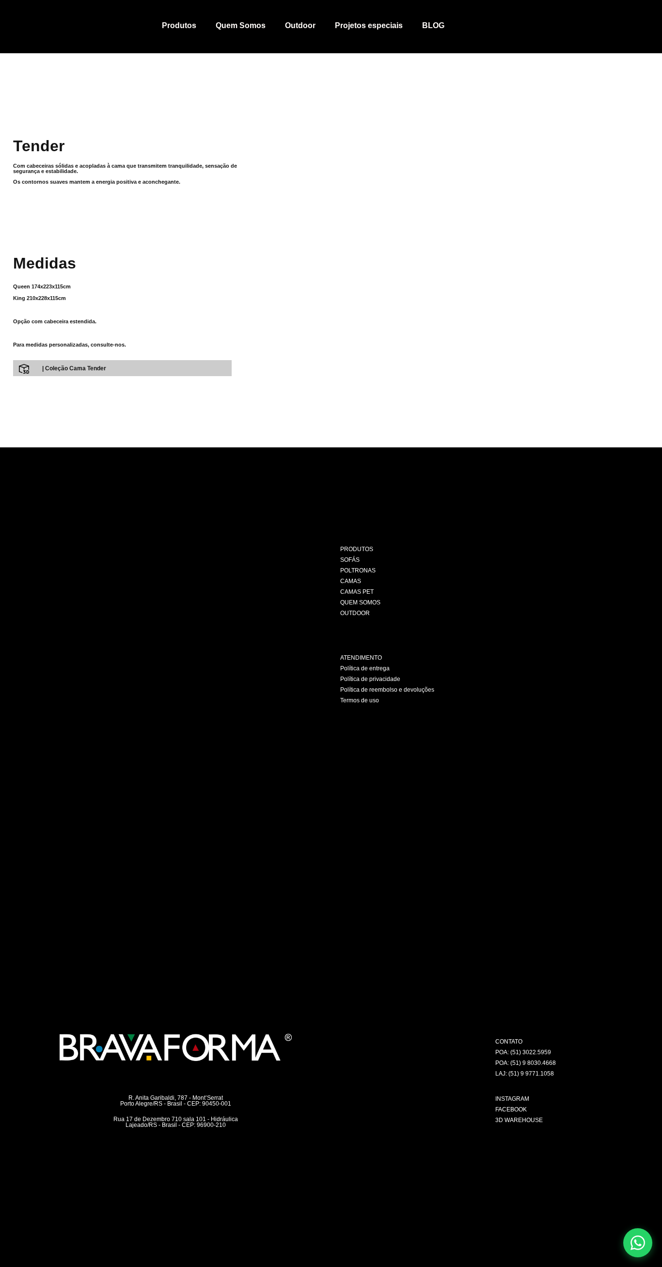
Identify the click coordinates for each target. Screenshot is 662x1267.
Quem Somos (241, 25)
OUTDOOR (355, 613)
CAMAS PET (357, 591)
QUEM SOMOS (360, 602)
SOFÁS (350, 559)
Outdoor (300, 25)
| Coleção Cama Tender (74, 368)
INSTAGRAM (512, 1098)
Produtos (179, 25)
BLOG (433, 25)
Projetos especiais (369, 25)
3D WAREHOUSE (519, 1120)
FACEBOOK (511, 1109)
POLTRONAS (358, 570)
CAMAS (350, 581)
